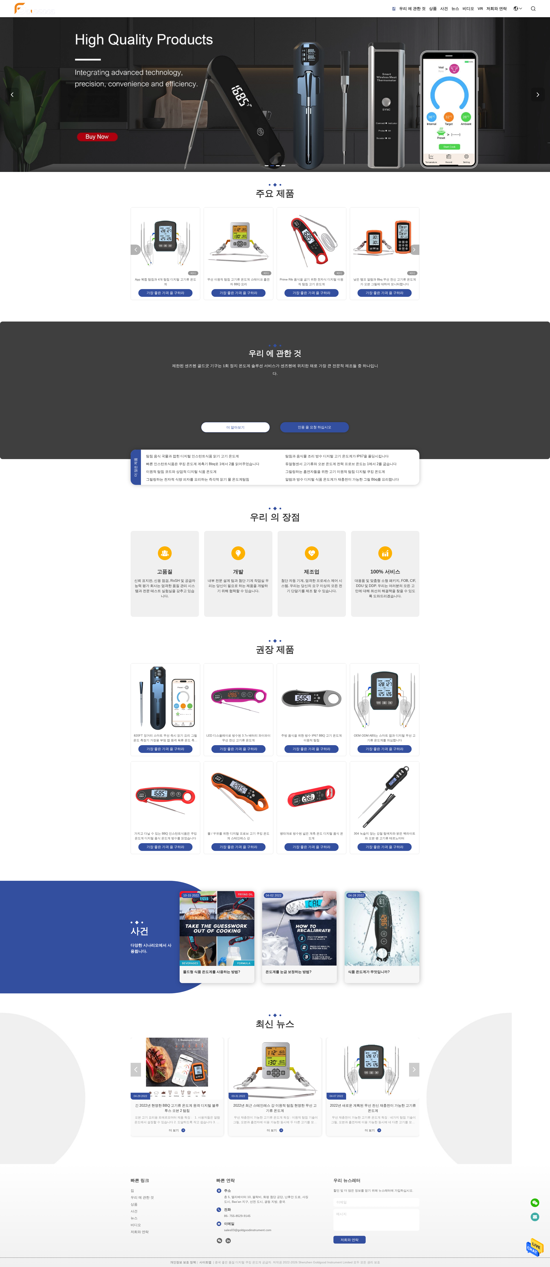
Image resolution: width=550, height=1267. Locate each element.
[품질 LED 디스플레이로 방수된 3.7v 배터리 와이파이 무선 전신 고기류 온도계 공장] (238, 698)
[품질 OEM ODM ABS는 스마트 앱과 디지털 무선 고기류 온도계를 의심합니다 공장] (384, 698)
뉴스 (455, 8)
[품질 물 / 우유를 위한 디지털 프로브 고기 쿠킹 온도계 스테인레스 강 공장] (238, 796)
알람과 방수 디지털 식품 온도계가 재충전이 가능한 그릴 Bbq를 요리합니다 (342, 466)
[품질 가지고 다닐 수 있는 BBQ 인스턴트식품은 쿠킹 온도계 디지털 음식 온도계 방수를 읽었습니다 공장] (165, 796)
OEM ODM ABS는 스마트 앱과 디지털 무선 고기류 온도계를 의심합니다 (385, 738)
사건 (444, 8)
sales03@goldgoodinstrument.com (247, 1230)
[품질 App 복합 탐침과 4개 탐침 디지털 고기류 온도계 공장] (165, 242)
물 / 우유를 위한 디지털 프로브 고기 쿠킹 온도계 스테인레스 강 (238, 836)
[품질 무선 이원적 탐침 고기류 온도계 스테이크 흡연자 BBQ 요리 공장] (238, 242)
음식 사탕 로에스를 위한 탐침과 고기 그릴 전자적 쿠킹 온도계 (332, 474)
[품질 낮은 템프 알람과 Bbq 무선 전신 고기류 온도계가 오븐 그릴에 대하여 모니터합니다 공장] (384, 242)
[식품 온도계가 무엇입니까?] (382, 965)
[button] (267, 165)
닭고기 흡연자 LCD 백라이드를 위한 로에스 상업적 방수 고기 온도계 (198, 474)
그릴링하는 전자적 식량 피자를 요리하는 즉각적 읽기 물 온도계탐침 (197, 466)
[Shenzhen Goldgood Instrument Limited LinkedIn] (228, 1242)
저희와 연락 (496, 8)
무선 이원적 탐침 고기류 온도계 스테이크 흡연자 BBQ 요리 (238, 282)
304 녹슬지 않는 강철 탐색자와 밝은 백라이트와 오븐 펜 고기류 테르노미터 (384, 836)
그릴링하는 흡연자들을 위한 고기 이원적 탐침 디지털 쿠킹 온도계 (335, 459)
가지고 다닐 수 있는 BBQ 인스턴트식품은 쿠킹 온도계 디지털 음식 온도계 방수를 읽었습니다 (165, 836)
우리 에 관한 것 (412, 8)
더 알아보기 (235, 427)
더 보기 (174, 1130)
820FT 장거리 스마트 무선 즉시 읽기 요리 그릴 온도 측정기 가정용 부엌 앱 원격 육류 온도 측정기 (165, 738)
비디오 (468, 8)
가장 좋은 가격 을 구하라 (165, 293)
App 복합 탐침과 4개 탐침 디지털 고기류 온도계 (165, 282)
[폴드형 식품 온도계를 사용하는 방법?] (217, 965)
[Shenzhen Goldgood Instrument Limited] (34, 8)
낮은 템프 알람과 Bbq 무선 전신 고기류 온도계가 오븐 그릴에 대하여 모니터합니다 (384, 282)
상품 (433, 8)
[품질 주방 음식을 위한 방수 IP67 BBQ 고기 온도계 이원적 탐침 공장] (311, 698)
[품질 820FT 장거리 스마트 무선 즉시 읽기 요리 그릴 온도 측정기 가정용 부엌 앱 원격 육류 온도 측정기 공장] (165, 698)
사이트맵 (205, 1262)
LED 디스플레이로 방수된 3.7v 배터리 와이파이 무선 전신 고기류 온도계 (238, 738)
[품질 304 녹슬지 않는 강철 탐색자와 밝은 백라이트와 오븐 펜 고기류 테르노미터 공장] (384, 796)
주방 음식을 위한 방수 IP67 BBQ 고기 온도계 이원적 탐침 (311, 738)
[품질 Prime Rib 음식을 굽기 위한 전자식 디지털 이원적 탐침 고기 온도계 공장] (311, 242)
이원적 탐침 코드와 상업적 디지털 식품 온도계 (181, 459)
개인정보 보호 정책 (183, 1262)
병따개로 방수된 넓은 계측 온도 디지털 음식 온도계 (311, 836)
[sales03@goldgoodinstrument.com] (535, 1217)
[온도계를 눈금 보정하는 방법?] (299, 965)
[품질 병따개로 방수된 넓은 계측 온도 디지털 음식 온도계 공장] (311, 796)
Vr (480, 8)
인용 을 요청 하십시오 (314, 427)
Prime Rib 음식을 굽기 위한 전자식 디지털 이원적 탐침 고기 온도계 (311, 282)
